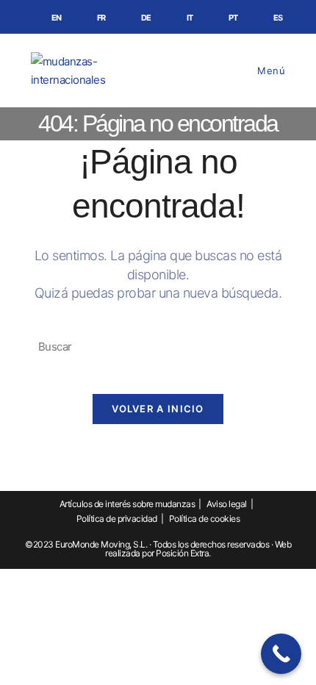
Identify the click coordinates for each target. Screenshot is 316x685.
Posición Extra (182, 553)
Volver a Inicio (158, 409)
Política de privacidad (116, 518)
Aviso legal (227, 503)
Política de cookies (204, 518)
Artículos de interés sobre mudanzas (127, 503)
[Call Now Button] (281, 654)
